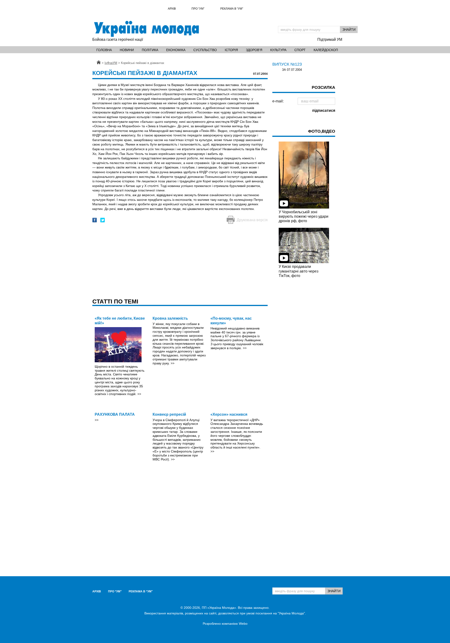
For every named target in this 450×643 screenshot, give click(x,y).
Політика (150, 50)
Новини (127, 50)
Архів (172, 8)
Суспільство (205, 50)
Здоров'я (254, 50)
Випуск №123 (287, 64)
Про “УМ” (197, 8)
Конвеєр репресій (169, 414)
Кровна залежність (170, 318)
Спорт (300, 50)
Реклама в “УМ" (231, 8)
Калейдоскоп (326, 50)
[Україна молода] (146, 29)
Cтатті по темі (115, 301)
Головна (104, 50)
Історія (231, 50)
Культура (278, 50)
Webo (243, 623)
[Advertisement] (180, 261)
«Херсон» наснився (228, 414)
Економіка (175, 50)
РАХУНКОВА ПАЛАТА (115, 414)
